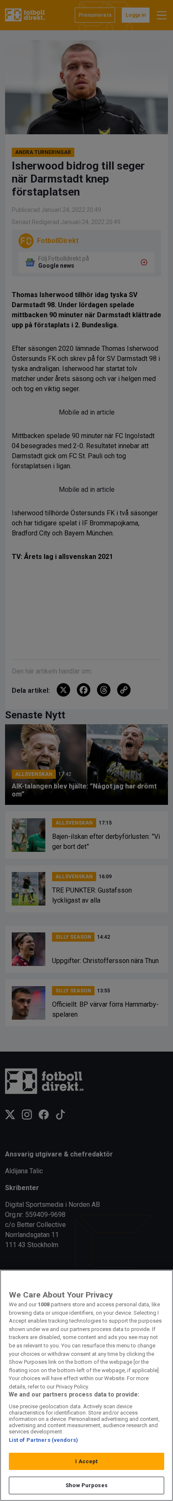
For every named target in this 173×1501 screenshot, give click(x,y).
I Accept (86, 1461)
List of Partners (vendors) (43, 1440)
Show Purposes (86, 1485)
